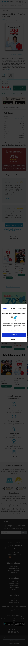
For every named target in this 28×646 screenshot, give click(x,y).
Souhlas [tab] (4, 308)
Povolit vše (14, 334)
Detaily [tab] (13, 308)
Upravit (13, 339)
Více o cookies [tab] (22, 308)
